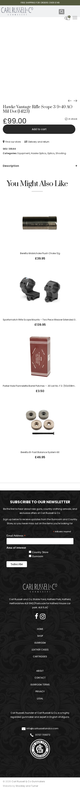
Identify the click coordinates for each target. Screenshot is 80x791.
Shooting (61, 153)
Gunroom (37, 556)
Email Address (16, 535)
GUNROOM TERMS (40, 684)
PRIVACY (40, 691)
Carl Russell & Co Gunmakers (28, 781)
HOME (40, 629)
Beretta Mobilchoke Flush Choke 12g (40, 253)
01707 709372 (42, 734)
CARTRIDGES (40, 656)
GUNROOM (40, 642)
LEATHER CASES (40, 649)
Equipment (23, 153)
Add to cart (39, 129)
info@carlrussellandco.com (42, 728)
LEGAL (40, 698)
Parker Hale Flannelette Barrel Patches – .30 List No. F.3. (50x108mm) (40, 385)
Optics (51, 153)
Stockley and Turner (27, 785)
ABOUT (40, 670)
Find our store (13, 141)
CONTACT (40, 677)
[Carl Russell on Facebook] (37, 615)
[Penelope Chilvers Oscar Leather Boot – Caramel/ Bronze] (75, 101)
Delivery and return (38, 141)
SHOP (40, 635)
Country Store (40, 552)
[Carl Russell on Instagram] (42, 615)
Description (11, 166)
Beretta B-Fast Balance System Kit (40, 452)
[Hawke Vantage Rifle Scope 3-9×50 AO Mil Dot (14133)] (70, 101)
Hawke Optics (38, 153)
